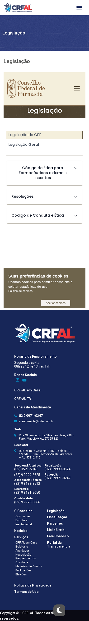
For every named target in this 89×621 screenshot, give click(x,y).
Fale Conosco (58, 536)
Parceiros (55, 523)
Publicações (23, 570)
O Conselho (23, 511)
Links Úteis (56, 530)
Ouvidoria (21, 562)
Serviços (21, 537)
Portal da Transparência (58, 544)
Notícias (21, 531)
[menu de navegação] (79, 8)
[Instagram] (17, 380)
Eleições (21, 574)
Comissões (23, 516)
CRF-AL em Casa (27, 390)
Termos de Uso (26, 592)
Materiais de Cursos (28, 566)
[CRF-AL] (18, 7)
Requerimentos (25, 558)
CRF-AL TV (22, 399)
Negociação (23, 554)
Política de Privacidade (32, 585)
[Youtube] (24, 380)
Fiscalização (57, 517)
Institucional (23, 524)
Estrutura (21, 520)
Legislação (56, 511)
